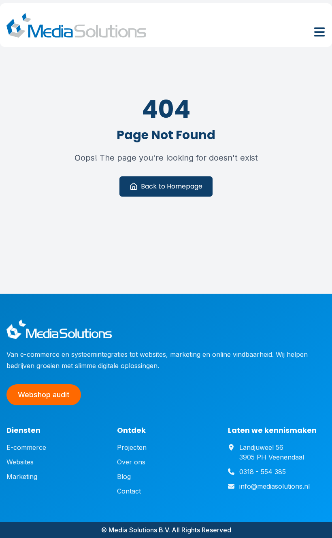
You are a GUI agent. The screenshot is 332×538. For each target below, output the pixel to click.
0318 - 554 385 (262, 472)
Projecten (132, 447)
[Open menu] (319, 32)
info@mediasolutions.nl (274, 486)
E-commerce (26, 447)
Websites (20, 462)
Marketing (21, 476)
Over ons (131, 462)
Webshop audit (44, 394)
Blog (124, 476)
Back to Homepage (171, 186)
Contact (129, 491)
